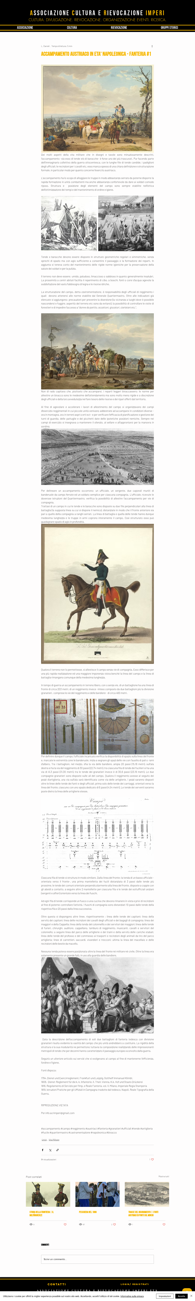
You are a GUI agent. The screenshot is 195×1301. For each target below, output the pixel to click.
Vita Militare (54, 1139)
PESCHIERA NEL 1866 (88, 1212)
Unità (44, 1139)
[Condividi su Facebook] (42, 1150)
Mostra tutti (164, 1176)
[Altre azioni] (152, 46)
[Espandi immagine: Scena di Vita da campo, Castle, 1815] (126, 223)
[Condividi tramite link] (57, 1150)
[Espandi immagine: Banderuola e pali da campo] (69, 726)
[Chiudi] (191, 1296)
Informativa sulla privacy (132, 1296)
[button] (72, 27)
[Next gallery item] (150, 995)
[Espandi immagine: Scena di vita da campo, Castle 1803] (97, 995)
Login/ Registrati (135, 1284)
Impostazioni (165, 1296)
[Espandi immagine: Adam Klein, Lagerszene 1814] (69, 223)
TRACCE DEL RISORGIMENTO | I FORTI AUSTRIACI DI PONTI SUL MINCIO (143, 1214)
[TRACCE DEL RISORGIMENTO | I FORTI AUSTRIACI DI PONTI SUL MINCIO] (147, 1194)
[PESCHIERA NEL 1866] (97, 1194)
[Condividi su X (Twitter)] (50, 1150)
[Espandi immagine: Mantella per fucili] (126, 726)
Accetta (181, 1296)
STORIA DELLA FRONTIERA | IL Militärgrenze (42, 1214)
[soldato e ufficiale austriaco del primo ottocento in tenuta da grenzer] (48, 1194)
